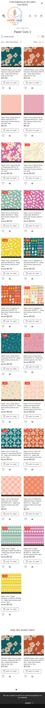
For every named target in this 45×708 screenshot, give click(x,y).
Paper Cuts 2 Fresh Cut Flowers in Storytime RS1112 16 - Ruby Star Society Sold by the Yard (11, 454)
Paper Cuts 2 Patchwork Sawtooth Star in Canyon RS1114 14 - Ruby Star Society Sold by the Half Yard (33, 503)
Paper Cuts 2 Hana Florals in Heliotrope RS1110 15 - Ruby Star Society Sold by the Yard (10, 168)
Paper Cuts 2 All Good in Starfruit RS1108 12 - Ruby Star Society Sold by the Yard (10, 263)
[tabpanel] (11, 659)
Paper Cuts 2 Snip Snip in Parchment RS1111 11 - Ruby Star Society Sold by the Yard (11, 406)
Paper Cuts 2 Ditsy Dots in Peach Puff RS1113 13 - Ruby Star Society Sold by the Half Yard (10, 120)
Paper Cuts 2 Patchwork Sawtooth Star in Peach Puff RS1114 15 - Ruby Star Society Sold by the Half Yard (10, 503)
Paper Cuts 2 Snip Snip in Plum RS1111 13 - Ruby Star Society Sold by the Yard (33, 358)
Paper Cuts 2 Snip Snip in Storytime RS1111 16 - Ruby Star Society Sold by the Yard (10, 359)
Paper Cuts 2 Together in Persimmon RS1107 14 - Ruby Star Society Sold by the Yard (10, 311)
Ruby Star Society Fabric (22, 630)
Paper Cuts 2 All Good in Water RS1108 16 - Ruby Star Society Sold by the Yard (10, 216)
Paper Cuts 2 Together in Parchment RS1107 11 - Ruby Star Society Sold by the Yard (34, 311)
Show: (35, 42)
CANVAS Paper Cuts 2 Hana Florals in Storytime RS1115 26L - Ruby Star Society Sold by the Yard (11, 73)
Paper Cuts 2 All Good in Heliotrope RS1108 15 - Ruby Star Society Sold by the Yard (33, 216)
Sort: (3, 42)
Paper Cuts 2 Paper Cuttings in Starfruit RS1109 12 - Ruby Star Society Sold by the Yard (11, 599)
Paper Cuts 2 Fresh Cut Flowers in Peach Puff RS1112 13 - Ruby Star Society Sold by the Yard (32, 406)
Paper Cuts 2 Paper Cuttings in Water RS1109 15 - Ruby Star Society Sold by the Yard (11, 551)
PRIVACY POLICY (17, 703)
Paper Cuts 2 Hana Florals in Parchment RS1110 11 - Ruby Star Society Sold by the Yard (33, 168)
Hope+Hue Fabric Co (14, 16)
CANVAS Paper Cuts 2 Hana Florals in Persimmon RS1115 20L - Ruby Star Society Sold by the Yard (34, 73)
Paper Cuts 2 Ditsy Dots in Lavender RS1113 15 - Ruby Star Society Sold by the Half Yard (33, 120)
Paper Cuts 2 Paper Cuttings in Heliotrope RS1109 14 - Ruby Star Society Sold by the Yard (32, 551)
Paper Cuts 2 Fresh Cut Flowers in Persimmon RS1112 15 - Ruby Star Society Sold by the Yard (32, 454)
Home (18, 28)
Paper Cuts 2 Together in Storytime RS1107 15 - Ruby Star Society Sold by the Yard (33, 263)
